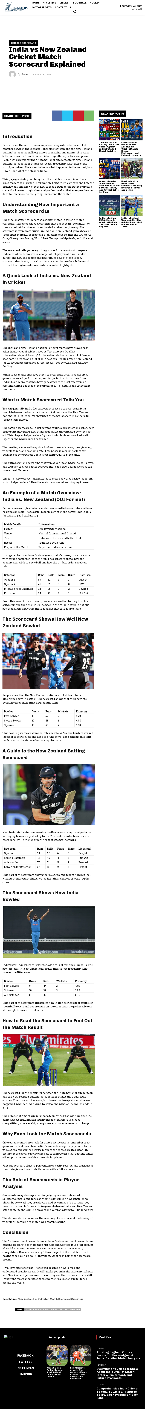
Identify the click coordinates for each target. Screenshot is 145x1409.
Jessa (25, 74)
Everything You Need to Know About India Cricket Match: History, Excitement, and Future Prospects (131, 148)
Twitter (25, 1362)
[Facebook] (57, 116)
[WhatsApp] (89, 116)
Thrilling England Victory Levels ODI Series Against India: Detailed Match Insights (109, 146)
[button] (75, 11)
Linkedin (25, 1374)
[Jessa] (13, 74)
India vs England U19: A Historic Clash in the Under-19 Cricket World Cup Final (109, 222)
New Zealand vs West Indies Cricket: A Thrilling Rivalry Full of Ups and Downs (131, 185)
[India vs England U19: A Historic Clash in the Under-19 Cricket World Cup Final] (109, 205)
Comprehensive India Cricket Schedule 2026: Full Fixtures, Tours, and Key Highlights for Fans (109, 186)
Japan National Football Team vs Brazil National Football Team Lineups (55, 1372)
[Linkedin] (14, 1374)
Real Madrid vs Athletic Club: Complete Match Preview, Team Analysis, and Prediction (78, 1373)
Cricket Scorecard (23, 43)
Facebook (25, 1355)
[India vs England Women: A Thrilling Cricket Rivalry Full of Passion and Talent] (132, 205)
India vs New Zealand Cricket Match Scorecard (52, 1309)
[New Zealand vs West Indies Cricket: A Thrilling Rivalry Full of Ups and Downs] (132, 168)
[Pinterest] (78, 116)
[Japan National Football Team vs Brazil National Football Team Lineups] (57, 1355)
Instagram (25, 1368)
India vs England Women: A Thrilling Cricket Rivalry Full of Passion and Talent (131, 222)
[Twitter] (67, 116)
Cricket (102, 1348)
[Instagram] (12, 1368)
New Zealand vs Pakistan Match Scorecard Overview (50, 1299)
